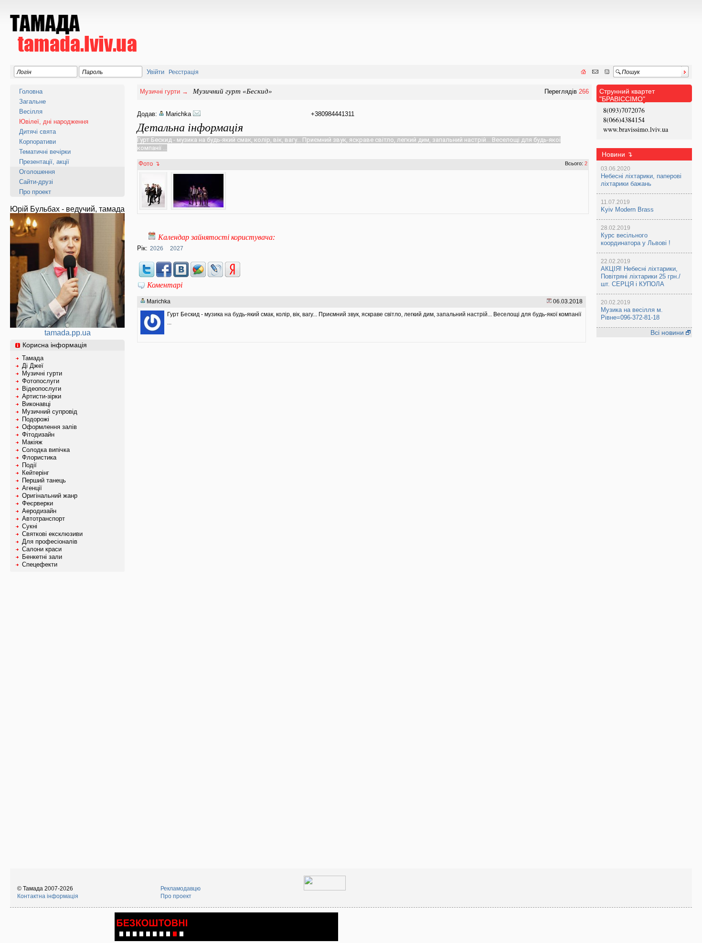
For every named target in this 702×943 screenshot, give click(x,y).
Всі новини (668, 332)
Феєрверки (37, 503)
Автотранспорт (43, 518)
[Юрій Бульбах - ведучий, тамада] (67, 325)
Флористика (39, 457)
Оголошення (37, 171)
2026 (156, 248)
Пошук (631, 72)
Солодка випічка (46, 449)
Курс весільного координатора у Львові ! (635, 239)
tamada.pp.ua (67, 333)
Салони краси (42, 549)
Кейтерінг (35, 472)
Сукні (29, 526)
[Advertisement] (518, 26)
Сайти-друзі (36, 181)
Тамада (32, 358)
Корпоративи (37, 141)
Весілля (31, 111)
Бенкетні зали (42, 556)
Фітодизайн (38, 434)
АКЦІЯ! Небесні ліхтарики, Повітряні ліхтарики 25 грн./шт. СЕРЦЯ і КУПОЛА (641, 276)
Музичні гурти (42, 373)
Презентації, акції (44, 161)
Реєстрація (184, 72)
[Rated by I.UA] (325, 888)
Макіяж (32, 442)
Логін (24, 72)
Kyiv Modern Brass (627, 209)
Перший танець (44, 480)
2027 (176, 248)
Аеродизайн (39, 510)
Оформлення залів (49, 426)
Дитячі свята (37, 131)
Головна (31, 91)
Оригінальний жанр (49, 495)
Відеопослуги (41, 388)
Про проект (35, 191)
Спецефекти (39, 564)
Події (29, 465)
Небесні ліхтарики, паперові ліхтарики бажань (641, 179)
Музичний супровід (49, 411)
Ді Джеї (32, 365)
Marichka (178, 114)
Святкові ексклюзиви (52, 533)
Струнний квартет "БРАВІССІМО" (627, 95)
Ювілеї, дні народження (53, 121)
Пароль (92, 72)
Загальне (32, 101)
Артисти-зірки (41, 396)
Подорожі (35, 419)
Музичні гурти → (164, 91)
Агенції (32, 488)
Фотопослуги (40, 381)
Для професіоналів (49, 541)
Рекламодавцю (180, 888)
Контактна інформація (47, 896)
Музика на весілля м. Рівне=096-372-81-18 (632, 313)
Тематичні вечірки (45, 151)
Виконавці (36, 403)
